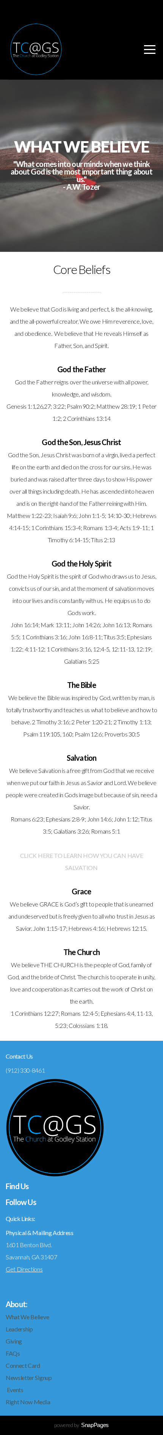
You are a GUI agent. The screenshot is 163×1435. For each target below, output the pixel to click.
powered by (81, 1425)
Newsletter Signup (29, 1377)
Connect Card (23, 1365)
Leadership (19, 1329)
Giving (14, 1341)
